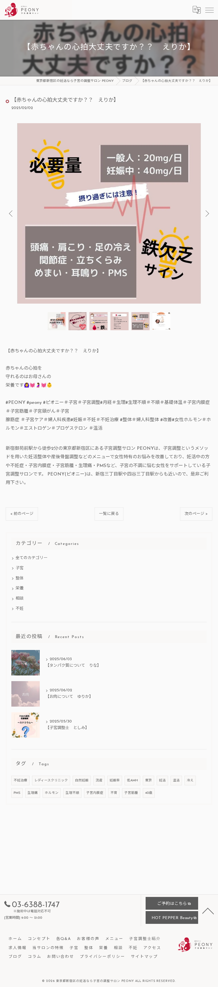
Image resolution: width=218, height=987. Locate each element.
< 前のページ (21, 514)
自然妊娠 (82, 780)
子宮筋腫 (131, 793)
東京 (148, 780)
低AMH (132, 780)
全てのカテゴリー (31, 558)
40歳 (148, 793)
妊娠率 (115, 780)
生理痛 (33, 793)
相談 (20, 598)
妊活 (162, 780)
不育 (113, 793)
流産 (99, 780)
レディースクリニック (51, 780)
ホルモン (51, 793)
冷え (190, 780)
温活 (176, 780)
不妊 (20, 609)
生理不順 (72, 793)
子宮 (20, 568)
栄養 (20, 588)
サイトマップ (144, 957)
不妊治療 (20, 780)
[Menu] (209, 10)
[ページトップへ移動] (208, 910)
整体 (20, 578)
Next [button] (206, 213)
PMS (17, 793)
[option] (109, 213)
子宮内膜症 (94, 793)
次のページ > (196, 514)
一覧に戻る (109, 514)
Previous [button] (11, 213)
